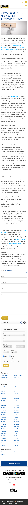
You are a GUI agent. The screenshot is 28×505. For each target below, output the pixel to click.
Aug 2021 (16, 440)
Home (5, 356)
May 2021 (3, 445)
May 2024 (3, 403)
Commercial (16, 361)
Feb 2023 (16, 419)
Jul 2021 (3, 443)
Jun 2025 (3, 393)
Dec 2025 (3, 386)
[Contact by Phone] (22, 1)
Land (15, 359)
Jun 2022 (16, 428)
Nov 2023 (3, 410)
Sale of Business (5, 380)
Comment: (3, 295)
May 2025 (16, 393)
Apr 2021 (16, 445)
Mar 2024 (3, 405)
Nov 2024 (3, 396)
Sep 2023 (3, 412)
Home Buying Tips (5, 375)
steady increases (20, 239)
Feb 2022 (16, 433)
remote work (11, 135)
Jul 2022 (3, 428)
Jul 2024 (3, 400)
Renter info (17, 377)
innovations (14, 96)
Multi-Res (6, 361)
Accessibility (4, 503)
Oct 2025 (3, 389)
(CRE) (7, 47)
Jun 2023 (16, 414)
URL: (2, 288)
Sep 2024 (3, 398)
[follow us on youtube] (14, 485)
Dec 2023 (16, 407)
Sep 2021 (3, 440)
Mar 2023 (3, 419)
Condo (12, 356)
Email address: (4, 282)
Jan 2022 (3, 436)
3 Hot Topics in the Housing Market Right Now (11, 15)
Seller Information (18, 380)
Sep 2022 (3, 426)
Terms (10, 503)
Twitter (3, 454)
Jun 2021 (16, 443)
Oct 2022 (16, 424)
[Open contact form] (26, 1)
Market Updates (8, 270)
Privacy (15, 503)
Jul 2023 (3, 414)
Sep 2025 (16, 389)
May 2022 (3, 431)
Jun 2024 (16, 400)
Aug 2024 (16, 398)
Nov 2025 (16, 386)
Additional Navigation (14, 463)
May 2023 (3, 417)
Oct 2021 (16, 438)
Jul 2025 (16, 391)
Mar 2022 (3, 433)
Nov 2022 (3, 424)
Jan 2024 (3, 407)
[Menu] (26, 6)
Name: (2, 276)
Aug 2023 (16, 412)
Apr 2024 (16, 403)
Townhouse (7, 359)
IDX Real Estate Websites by (8, 501)
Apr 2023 (16, 417)
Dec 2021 (16, 436)
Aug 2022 (16, 426)
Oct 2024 (16, 396)
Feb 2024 (16, 405)
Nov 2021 (3, 438)
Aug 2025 (3, 391)
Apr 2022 (16, 431)
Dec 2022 (16, 421)
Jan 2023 (3, 421)
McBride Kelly (4, 377)
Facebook (16, 452)
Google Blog (4, 452)
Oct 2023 (16, 410)
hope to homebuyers (14, 243)
